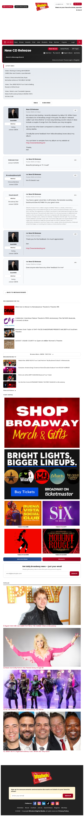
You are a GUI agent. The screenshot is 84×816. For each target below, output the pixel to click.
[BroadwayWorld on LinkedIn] (44, 803)
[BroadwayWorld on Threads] (53, 803)
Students (44, 42)
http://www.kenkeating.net (35, 143)
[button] (79, 42)
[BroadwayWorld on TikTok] (48, 803)
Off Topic (75, 49)
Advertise (20, 808)
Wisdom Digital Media (37, 811)
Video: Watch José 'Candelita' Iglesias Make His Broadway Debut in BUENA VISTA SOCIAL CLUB (18, 93)
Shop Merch (8, 6)
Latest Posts (64, 49)
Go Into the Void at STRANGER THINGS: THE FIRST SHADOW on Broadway (41, 382)
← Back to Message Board (14, 57)
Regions (57, 808)
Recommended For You (11, 301)
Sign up (74, 574)
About (27, 808)
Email (36, 103)
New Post (48, 53)
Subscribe (46, 103)
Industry (27, 42)
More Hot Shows (22, 559)
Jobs (38, 42)
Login (73, 42)
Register (64, 42)
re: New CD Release (33, 159)
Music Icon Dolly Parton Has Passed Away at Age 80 (23, 668)
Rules (78, 53)
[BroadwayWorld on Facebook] (35, 803)
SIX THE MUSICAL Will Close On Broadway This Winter (23, 710)
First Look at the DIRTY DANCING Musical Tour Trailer (35, 375)
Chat (33, 42)
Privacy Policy (63, 811)
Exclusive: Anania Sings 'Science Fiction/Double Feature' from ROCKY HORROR (44, 368)
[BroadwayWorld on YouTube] (57, 803)
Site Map (64, 808)
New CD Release (32, 109)
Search (57, 53)
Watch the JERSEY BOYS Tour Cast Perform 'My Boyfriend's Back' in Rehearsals (44, 360)
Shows (21, 42)
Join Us (40, 808)
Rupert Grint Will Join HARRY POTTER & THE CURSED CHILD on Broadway (29, 626)
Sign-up (68, 4)
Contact (33, 808)
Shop (50, 42)
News (16, 42)
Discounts (61, 559)
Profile (12, 124)
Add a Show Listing (21, 6)
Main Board (53, 49)
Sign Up (68, 796)
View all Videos (8, 390)
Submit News (48, 808)
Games (56, 42)
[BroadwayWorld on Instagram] (39, 803)
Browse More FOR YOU (40, 354)
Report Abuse (68, 53)
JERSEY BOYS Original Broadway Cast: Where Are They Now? (26, 751)
